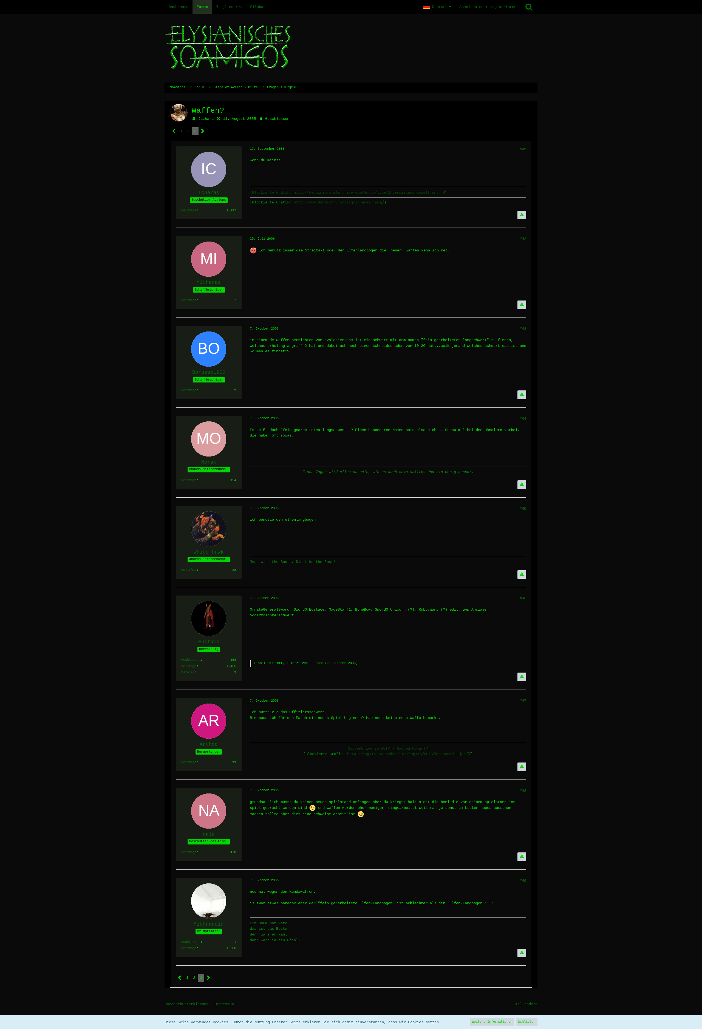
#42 (523, 239)
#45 (523, 508)
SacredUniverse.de (366, 748)
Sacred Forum (410, 748)
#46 (523, 598)
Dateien (188, 672)
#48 (523, 791)
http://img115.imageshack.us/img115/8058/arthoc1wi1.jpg (406, 754)
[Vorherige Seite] (174, 131)
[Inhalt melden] (521, 215)
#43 (523, 329)
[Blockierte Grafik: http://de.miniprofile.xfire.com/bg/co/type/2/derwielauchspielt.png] (345, 192)
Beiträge (189, 210)
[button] (437, 7)
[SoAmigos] (351, 48)
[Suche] (528, 7)
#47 (523, 701)
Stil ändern (525, 1004)
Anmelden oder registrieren (487, 7)
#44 (523, 418)
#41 (523, 149)
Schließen (526, 1022)
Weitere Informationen (492, 1022)
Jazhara (206, 119)
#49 (523, 880)
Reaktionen (190, 660)
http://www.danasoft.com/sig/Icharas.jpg (336, 202)
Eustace (316, 663)
